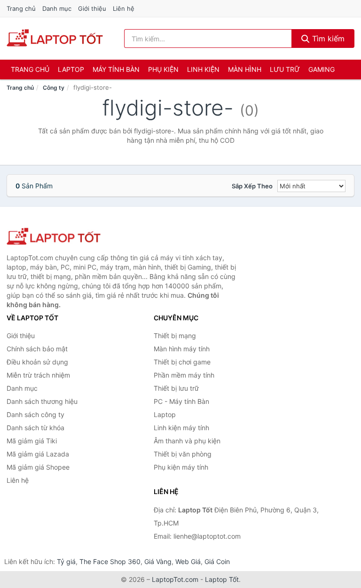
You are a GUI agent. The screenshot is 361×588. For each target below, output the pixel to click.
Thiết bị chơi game (182, 362)
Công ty (53, 87)
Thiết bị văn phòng (183, 454)
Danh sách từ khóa (35, 428)
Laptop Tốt (222, 579)
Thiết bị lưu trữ (176, 388)
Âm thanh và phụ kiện (187, 441)
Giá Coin (217, 561)
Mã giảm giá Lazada (38, 454)
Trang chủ (21, 8)
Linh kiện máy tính (181, 428)
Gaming (321, 69)
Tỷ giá (66, 561)
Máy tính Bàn (116, 69)
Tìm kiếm (327, 38)
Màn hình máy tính (182, 349)
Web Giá (188, 561)
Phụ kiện (163, 69)
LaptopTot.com (175, 579)
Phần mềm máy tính (184, 375)
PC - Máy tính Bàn (181, 401)
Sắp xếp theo (252, 186)
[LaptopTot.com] (55, 38)
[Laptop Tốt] (54, 236)
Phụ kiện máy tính (181, 467)
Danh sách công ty (35, 414)
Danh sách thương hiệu (42, 401)
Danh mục (56, 8)
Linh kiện (203, 69)
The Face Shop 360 (110, 561)
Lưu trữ (285, 69)
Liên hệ (123, 8)
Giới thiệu (92, 8)
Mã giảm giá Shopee (38, 467)
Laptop (71, 69)
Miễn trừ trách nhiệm (38, 375)
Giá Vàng (158, 561)
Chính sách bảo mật (37, 349)
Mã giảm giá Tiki (32, 441)
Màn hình (244, 69)
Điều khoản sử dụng (37, 362)
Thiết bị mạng (175, 336)
